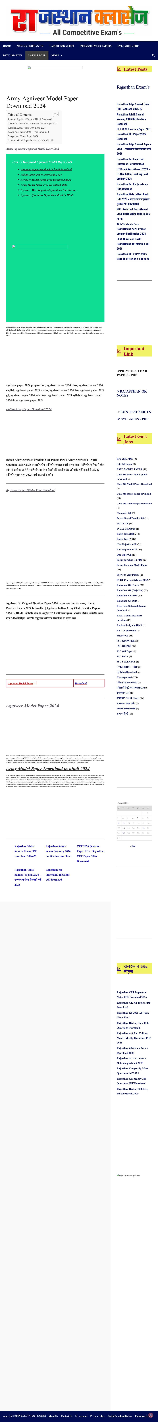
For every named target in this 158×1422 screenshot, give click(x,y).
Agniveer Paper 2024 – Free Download (29, 132)
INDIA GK (123, 523)
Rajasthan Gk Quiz (127, 600)
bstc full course (124, 464)
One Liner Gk (124, 554)
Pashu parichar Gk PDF (129, 559)
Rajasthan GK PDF (127, 595)
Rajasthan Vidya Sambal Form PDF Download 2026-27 (26, 851)
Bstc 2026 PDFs (12, 55)
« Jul (132, 846)
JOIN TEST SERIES (135, 411)
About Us (53, 1416)
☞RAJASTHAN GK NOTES (132, 393)
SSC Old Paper (125, 651)
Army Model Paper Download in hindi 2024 (32, 140)
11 (124, 823)
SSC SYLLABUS (126, 661)
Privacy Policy (97, 1416)
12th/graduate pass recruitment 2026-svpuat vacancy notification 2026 (131, 228)
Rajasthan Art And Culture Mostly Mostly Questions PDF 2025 (134, 1037)
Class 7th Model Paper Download (134, 484)
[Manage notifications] (150, 1415)
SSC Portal (122, 656)
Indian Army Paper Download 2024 (28, 127)
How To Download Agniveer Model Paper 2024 (34, 123)
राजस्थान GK (123, 693)
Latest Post (36, 55)
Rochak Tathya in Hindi (129, 625)
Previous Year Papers (96, 46)
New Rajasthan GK (127, 549)
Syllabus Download (127, 672)
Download (81, 683)
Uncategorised (124, 677)
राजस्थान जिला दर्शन (126, 703)
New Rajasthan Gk (30, 46)
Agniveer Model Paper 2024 (24, 136)
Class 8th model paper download (134, 493)
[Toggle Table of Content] (54, 114)
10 (118, 823)
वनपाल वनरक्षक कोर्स (126, 708)
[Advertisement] (55, 223)
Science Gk (122, 635)
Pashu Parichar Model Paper (132, 565)
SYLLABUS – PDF (128, 46)
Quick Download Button (120, 1416)
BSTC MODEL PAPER (129, 469)
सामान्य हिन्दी (122, 713)
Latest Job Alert (62, 46)
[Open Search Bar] (153, 55)
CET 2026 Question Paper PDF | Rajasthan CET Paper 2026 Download (134, 133)
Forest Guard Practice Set (130, 518)
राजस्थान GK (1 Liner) (128, 698)
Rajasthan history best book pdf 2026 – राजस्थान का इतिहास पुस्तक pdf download (133, 199)
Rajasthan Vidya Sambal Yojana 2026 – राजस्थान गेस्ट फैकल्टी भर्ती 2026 (134, 148)
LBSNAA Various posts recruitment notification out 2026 (133, 243)
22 (143, 828)
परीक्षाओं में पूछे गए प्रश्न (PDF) (131, 687)
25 (124, 833)
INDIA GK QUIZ (126, 528)
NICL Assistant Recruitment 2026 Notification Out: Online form (133, 214)
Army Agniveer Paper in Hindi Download (31, 119)
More (55, 55)
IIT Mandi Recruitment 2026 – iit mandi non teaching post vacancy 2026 (133, 173)
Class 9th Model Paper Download (134, 503)
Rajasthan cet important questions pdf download (58, 875)
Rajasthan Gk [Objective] (130, 590)
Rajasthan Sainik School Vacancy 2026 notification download (58, 851)
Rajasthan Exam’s (133, 87)
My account (81, 1416)
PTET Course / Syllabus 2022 (132, 580)
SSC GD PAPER (126, 640)
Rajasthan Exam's (144, 1416)
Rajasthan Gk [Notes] (128, 585)
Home (7, 46)
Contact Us (66, 1416)
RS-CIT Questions (126, 630)
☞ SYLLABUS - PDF (132, 418)
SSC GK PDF (124, 646)
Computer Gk (124, 513)
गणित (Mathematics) (127, 682)
